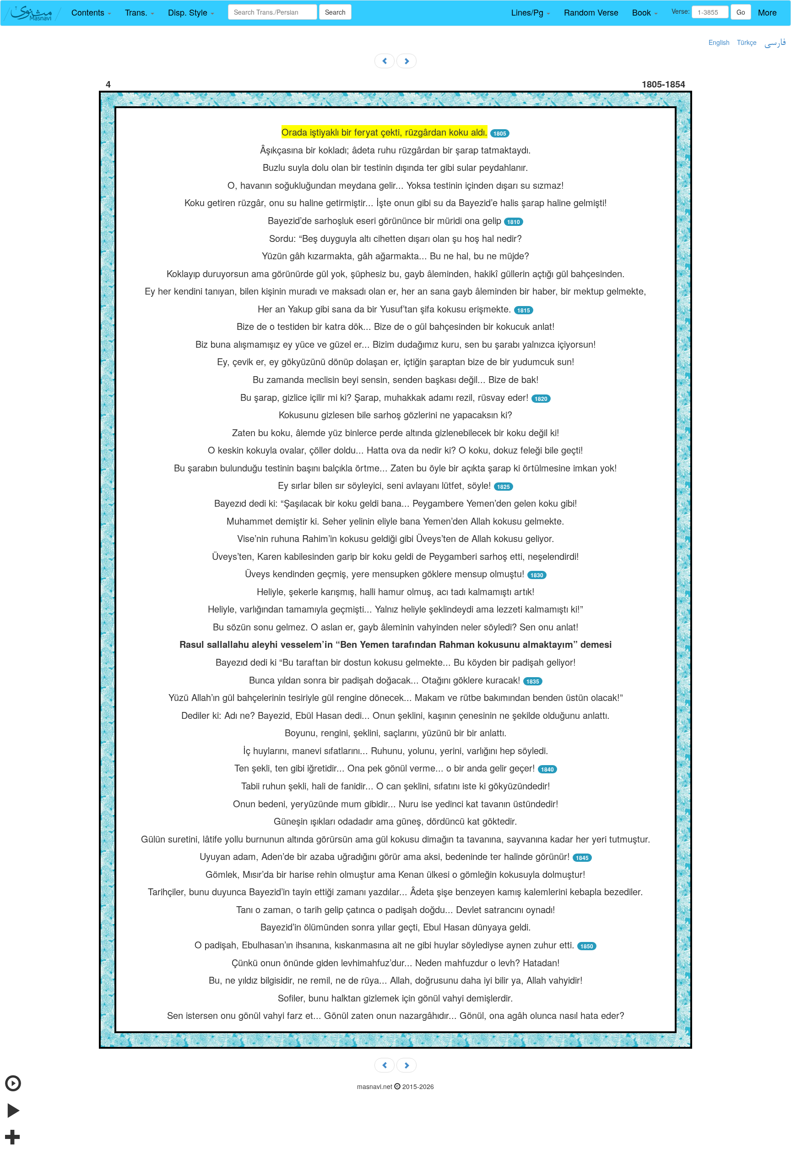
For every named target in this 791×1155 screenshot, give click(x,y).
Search (335, 11)
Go (741, 11)
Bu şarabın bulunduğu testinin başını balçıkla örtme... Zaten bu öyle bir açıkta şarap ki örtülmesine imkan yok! (395, 467)
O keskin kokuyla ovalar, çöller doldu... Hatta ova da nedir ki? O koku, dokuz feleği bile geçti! (395, 449)
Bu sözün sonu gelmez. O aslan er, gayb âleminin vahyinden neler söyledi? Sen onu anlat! (396, 626)
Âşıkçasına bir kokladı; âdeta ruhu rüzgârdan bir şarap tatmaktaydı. (395, 149)
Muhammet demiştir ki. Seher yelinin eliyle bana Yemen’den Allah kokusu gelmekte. (395, 520)
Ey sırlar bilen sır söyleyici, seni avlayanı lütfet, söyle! (384, 485)
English (719, 42)
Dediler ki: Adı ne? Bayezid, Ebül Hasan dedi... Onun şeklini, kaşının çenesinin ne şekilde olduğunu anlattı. (395, 715)
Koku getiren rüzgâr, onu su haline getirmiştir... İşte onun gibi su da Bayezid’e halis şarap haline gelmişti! (395, 202)
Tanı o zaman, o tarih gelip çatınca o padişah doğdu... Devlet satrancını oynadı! (395, 909)
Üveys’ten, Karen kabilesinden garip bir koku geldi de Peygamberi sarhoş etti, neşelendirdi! (395, 556)
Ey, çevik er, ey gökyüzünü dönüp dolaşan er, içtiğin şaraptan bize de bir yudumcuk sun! (395, 361)
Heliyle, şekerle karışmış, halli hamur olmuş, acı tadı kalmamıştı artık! (396, 591)
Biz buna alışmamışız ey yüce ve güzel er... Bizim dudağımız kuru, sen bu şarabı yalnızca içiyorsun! (395, 343)
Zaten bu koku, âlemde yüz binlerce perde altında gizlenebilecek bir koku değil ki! (395, 432)
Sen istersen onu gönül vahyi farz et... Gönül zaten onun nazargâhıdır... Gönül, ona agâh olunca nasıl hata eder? (395, 1015)
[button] (91, 12)
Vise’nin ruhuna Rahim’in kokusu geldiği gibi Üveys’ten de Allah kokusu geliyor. (395, 538)
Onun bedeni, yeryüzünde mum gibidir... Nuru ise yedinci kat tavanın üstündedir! (395, 803)
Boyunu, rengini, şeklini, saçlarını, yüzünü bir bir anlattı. (396, 732)
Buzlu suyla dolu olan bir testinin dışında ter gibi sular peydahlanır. (395, 167)
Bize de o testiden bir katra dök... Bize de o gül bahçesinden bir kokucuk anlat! (396, 326)
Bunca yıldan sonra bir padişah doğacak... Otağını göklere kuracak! (384, 679)
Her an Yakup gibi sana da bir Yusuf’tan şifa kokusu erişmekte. (384, 308)
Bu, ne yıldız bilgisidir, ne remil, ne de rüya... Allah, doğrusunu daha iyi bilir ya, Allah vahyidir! (396, 979)
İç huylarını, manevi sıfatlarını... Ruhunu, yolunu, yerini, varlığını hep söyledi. (395, 750)
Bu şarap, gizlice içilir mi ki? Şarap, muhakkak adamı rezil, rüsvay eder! (384, 397)
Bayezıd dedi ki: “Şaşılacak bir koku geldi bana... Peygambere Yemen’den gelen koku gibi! (395, 502)
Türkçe (747, 42)
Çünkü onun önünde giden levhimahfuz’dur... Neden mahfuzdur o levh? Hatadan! (396, 962)
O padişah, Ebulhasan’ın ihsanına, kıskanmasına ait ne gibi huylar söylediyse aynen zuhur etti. (384, 944)
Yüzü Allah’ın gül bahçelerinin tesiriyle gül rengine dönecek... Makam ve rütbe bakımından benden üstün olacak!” (395, 697)
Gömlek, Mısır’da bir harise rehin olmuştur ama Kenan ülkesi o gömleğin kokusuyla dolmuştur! (395, 874)
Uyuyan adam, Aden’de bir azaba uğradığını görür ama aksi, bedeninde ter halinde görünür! (385, 856)
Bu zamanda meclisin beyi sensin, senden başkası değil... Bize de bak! (396, 379)
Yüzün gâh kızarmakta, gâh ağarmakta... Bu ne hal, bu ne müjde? (395, 255)
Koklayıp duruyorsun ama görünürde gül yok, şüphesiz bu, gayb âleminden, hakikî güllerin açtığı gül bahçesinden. (396, 273)
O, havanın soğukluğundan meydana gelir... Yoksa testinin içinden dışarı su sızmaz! (396, 185)
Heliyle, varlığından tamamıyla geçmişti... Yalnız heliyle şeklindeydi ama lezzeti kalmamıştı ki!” (395, 608)
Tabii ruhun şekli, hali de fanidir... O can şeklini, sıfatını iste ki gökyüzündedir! (395, 785)
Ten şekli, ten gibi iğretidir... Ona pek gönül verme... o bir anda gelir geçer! (384, 767)
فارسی (775, 43)
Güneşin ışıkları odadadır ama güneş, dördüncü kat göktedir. (395, 820)
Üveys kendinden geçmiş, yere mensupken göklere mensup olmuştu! (385, 573)
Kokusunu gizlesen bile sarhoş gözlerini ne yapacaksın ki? (395, 414)
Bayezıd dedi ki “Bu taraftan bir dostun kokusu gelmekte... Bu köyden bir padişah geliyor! (396, 661)
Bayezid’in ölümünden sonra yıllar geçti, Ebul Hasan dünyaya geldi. (395, 926)
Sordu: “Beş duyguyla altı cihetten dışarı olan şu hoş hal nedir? (395, 238)
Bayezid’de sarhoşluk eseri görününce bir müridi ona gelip (384, 220)
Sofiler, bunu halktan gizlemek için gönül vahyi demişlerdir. (395, 997)
